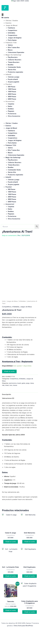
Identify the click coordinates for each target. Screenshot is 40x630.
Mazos (10, 50)
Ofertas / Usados (12, 20)
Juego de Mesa (11, 25)
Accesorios (10, 101)
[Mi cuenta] (3, 15)
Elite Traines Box (14, 47)
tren (11, 385)
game (23, 383)
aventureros (13, 383)
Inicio (3, 301)
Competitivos (12, 30)
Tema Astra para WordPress (23, 626)
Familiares (11, 28)
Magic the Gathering (13, 55)
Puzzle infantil (13, 79)
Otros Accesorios (14, 116)
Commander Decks (14, 67)
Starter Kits (12, 70)
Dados (10, 106)
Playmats (11, 111)
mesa (32, 383)
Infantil (8, 74)
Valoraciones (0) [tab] (8, 398)
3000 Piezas (12, 96)
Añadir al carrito (9, 371)
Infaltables (11, 33)
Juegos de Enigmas (15, 38)
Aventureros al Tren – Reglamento (17, 361)
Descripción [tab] (6, 394)
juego (28, 383)
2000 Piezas (12, 94)
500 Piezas (11, 87)
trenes (15, 385)
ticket (7, 385)
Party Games (12, 40)
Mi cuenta (5, 18)
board (19, 383)
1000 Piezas (12, 89)
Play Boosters (13, 57)
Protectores (12, 114)
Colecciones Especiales (16, 52)
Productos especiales (15, 72)
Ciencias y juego (13, 77)
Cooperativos (12, 35)
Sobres (10, 45)
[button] (20, 121)
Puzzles (8, 84)
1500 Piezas (12, 92)
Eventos (8, 23)
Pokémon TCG (11, 43)
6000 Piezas (12, 99)
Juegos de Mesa (12, 301)
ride (3, 385)
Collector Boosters (14, 60)
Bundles (10, 65)
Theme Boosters (13, 62)
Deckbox (11, 109)
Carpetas (11, 104)
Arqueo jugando (13, 82)
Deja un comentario (9, 235)
